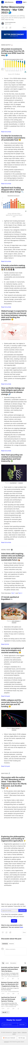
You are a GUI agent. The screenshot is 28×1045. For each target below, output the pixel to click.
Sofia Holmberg (16, 621)
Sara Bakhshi (13, 482)
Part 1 (13, 593)
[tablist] (8, 943)
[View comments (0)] (6, 27)
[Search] (25, 963)
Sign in (24, 2)
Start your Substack (10, 1038)
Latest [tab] (7, 963)
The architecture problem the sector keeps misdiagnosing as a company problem (10, 1003)
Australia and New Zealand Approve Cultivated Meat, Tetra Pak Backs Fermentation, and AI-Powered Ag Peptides (10, 969)
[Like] (2, 27)
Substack (6, 1041)
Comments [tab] (5, 943)
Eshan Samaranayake (10, 22)
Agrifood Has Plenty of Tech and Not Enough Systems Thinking (8, 999)
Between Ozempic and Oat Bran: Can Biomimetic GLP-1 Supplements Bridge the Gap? (10, 984)
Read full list (5, 644)
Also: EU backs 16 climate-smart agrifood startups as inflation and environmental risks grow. (10, 973)
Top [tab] (3, 963)
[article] (14, 973)
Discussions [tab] (13, 963)
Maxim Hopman (16, 728)
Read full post (5, 696)
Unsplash (20, 482)
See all (4, 1012)
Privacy (15, 1032)
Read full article (6, 131)
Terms (19, 1032)
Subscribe (19, 2)
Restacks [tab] (11, 943)
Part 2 (20, 593)
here (21, 927)
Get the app (22, 1038)
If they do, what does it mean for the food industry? (10, 988)
